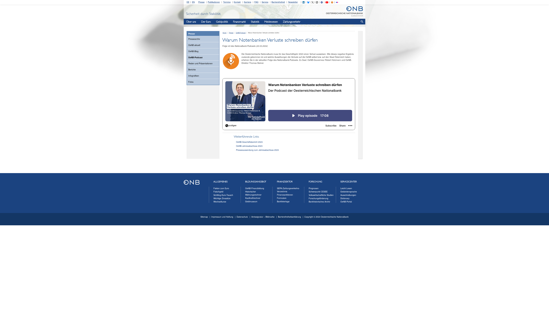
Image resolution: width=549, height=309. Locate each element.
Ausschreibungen (348, 195)
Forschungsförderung (318, 198)
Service (265, 2)
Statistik (255, 21)
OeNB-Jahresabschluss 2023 (249, 145)
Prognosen (314, 188)
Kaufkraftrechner (252, 198)
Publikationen (214, 2)
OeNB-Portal (346, 201)
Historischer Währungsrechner (253, 193)
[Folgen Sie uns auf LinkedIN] (303, 2)
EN (193, 2)
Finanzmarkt (239, 21)
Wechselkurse (219, 201)
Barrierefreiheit (278, 2)
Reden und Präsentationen (200, 63)
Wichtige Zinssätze (221, 198)
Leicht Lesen (346, 188)
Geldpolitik (222, 21)
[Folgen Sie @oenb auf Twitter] (313, 2)
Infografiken (193, 75)
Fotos (190, 81)
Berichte (192, 69)
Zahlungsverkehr (291, 21)
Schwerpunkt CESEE (318, 191)
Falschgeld (218, 191)
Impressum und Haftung (222, 216)
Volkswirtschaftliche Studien (321, 195)
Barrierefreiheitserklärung (289, 216)
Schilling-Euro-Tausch (223, 195)
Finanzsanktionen (285, 194)
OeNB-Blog (193, 51)
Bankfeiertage (283, 201)
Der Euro (206, 21)
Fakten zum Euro (221, 188)
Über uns (191, 21)
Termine (227, 2)
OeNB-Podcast (195, 57)
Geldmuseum (251, 201)
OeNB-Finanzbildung (254, 188)
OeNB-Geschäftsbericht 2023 (249, 141)
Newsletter (293, 2)
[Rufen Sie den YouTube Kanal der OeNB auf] (327, 2)
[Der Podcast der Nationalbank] (332, 2)
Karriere (247, 2)
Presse (201, 2)
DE (188, 2)
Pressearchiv (194, 38)
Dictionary (344, 198)
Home (224, 33)
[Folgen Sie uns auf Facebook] (321, 2)
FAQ (256, 2)
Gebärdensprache (348, 191)
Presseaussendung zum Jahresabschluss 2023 (257, 149)
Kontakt (237, 2)
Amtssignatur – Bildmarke (262, 216)
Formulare (281, 198)
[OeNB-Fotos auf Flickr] (337, 2)
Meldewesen (271, 21)
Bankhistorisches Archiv (319, 201)
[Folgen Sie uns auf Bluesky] (308, 2)
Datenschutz (242, 216)
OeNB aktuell (194, 45)
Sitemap (204, 216)
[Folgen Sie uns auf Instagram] (316, 2)
